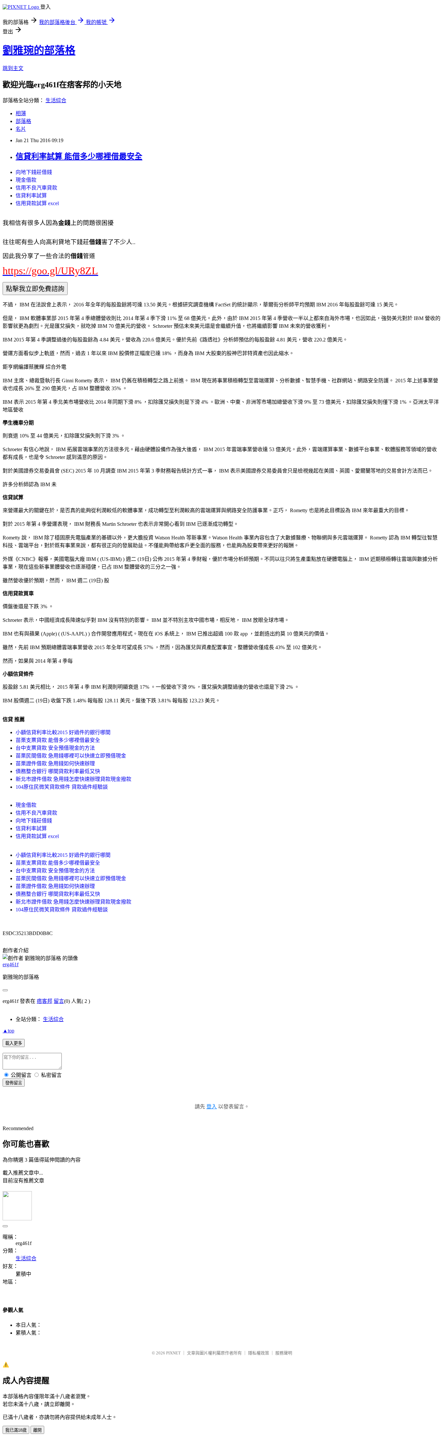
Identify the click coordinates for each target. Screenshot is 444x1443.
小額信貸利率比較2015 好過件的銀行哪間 (63, 732)
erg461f (11, 964)
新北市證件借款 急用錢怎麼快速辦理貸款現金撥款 (73, 779)
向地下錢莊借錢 (34, 172)
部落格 (23, 121)
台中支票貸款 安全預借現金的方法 (55, 748)
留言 (59, 1001)
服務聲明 (283, 1352)
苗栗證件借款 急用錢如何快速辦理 (55, 763)
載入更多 (13, 1043)
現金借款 (26, 180)
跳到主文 (13, 68)
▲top (8, 1030)
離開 (37, 1430)
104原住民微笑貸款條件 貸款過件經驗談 (62, 787)
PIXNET (173, 1352)
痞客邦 (44, 1001)
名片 (21, 129)
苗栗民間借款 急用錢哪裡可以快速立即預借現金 (71, 755)
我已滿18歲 (16, 1430)
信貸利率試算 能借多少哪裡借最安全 (79, 156)
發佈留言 (13, 1082)
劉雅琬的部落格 (39, 50)
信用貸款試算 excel (37, 203)
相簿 (21, 113)
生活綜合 (56, 100)
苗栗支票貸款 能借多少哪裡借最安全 (58, 740)
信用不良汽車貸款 (36, 188)
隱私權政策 (258, 1352)
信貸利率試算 (31, 195)
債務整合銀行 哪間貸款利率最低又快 (58, 771)
